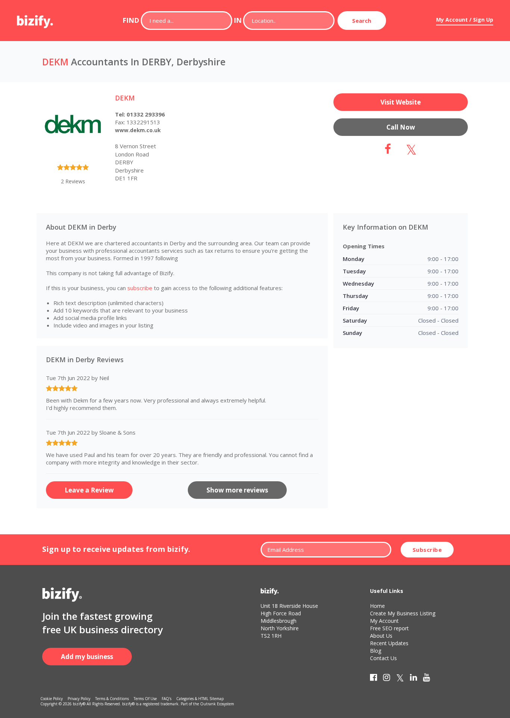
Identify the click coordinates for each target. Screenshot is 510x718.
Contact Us (383, 658)
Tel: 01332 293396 (140, 114)
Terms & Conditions (112, 698)
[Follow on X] (411, 151)
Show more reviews (237, 490)
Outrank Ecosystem (217, 703)
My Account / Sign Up (464, 19)
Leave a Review (89, 490)
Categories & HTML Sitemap (200, 698)
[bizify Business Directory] (35, 19)
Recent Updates (389, 643)
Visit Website (400, 102)
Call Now (400, 127)
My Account (384, 620)
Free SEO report (389, 628)
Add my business (87, 656)
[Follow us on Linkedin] (413, 678)
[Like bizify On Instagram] (386, 678)
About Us (381, 635)
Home (377, 605)
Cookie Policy (51, 698)
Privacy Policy (79, 698)
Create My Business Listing (402, 613)
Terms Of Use (145, 698)
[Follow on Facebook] (388, 151)
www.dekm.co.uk (138, 130)
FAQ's (166, 698)
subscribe (139, 288)
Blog (375, 650)
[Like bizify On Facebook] (373, 678)
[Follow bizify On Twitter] (400, 678)
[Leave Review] (73, 168)
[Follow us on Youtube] (426, 678)
